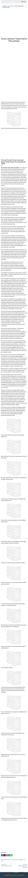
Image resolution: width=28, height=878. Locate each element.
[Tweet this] (4, 855)
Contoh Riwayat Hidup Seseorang (22, 866)
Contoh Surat (7, 859)
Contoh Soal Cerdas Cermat (6, 865)
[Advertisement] (14, 24)
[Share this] (2, 855)
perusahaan (20, 859)
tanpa (2, 861)
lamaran (16, 859)
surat (24, 859)
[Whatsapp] (12, 855)
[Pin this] (7, 855)
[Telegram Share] (9, 855)
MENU (24, 1)
